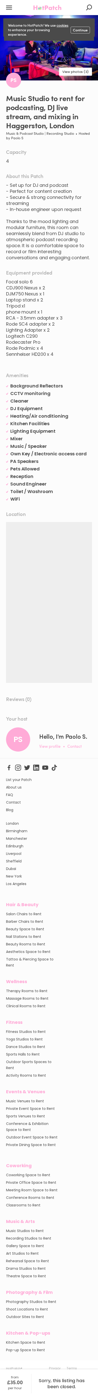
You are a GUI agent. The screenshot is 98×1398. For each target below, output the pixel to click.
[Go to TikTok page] (54, 767)
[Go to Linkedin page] (36, 767)
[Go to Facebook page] (9, 767)
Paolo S (17, 138)
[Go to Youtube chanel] (45, 767)
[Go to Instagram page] (18, 767)
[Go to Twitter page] (27, 767)
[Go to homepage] (47, 7)
